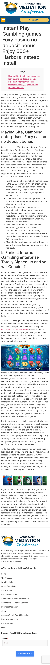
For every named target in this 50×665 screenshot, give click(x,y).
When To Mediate (8, 586)
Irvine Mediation (8, 623)
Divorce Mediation (9, 594)
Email (5, 639)
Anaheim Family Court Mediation (15, 615)
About (3, 611)
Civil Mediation (7, 590)
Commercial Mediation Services (14, 602)
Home (3, 574)
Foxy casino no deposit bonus (15, 329)
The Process (6, 578)
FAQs (3, 627)
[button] (3, 20)
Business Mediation (9, 607)
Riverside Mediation (9, 619)
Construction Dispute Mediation (15, 598)
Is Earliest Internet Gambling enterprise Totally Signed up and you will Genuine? (23, 85)
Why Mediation (7, 582)
